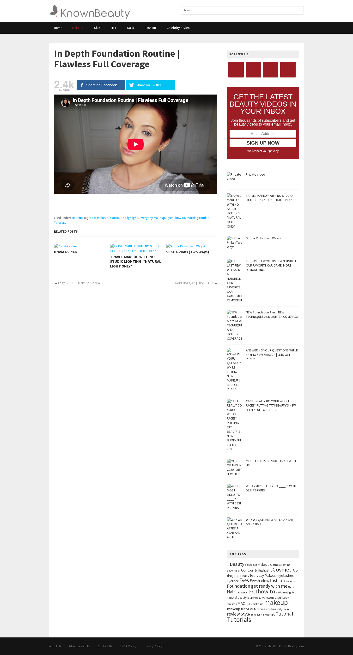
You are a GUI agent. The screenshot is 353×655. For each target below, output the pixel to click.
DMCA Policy (128, 646)
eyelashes (285, 575)
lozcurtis (232, 604)
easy (245, 575)
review (233, 614)
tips (272, 614)
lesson (270, 598)
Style (245, 614)
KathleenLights (285, 592)
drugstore (234, 575)
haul (253, 592)
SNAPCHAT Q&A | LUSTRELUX (193, 283)
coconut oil (233, 570)
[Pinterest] (288, 69)
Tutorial (284, 613)
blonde (248, 564)
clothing (285, 564)
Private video (65, 252)
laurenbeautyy (256, 597)
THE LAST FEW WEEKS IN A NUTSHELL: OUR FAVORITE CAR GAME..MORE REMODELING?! (271, 265)
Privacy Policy (153, 646)
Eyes (170, 218)
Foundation (238, 586)
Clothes (275, 564)
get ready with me (269, 586)
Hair (231, 592)
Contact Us (105, 646)
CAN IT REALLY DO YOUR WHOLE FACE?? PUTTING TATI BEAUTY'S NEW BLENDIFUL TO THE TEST (271, 405)
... (228, 565)
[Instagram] (270, 69)
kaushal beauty (237, 598)
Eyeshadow (259, 580)
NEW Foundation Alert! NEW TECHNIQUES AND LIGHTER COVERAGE (272, 314)
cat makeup (100, 218)
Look (285, 598)
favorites (290, 581)
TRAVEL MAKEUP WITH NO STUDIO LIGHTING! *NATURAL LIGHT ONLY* (135, 261)
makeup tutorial (240, 609)
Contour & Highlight (124, 218)
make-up (258, 604)
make (249, 604)
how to (180, 218)
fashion (277, 580)
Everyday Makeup (152, 218)
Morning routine (198, 218)
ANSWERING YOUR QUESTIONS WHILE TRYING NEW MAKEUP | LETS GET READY (272, 354)
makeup (276, 602)
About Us (55, 646)
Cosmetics (285, 569)
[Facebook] (236, 69)
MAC (241, 603)
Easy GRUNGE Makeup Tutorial (79, 283)
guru (291, 587)
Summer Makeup (260, 614)
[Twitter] (253, 69)
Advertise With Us (79, 646)
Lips (278, 597)
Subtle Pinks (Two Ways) (187, 252)
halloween (242, 592)
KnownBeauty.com (291, 646)
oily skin (283, 609)
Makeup (77, 218)
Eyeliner (232, 581)
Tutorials (60, 222)
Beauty (237, 564)
